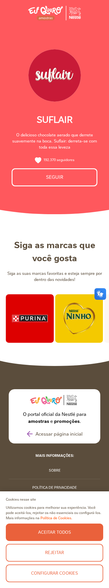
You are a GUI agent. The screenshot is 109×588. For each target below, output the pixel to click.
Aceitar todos (54, 532)
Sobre (54, 470)
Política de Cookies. (56, 518)
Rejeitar (54, 552)
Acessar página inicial (59, 434)
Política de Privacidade (54, 487)
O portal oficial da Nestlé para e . (54, 417)
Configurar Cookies (54, 573)
